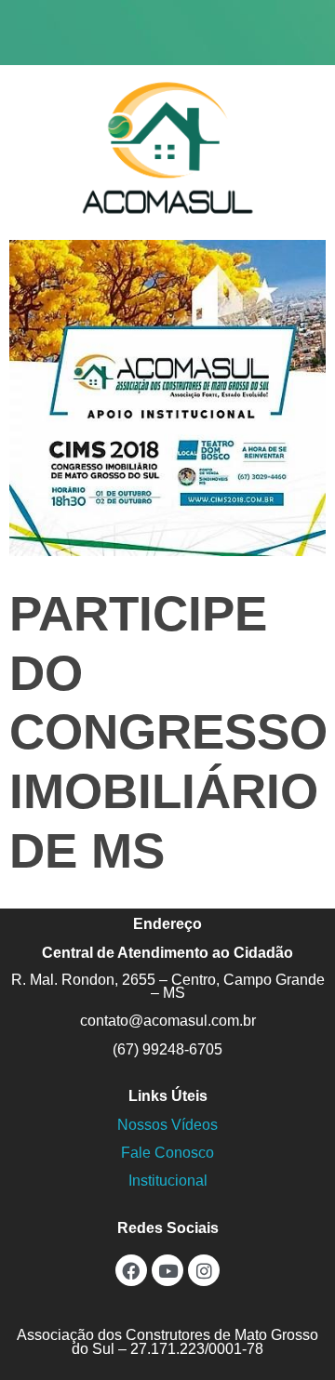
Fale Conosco (167, 1153)
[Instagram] (204, 1270)
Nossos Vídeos (167, 1125)
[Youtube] (167, 1270)
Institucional (168, 1180)
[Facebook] (131, 1270)
